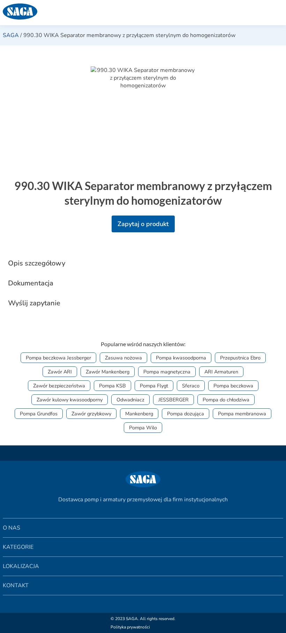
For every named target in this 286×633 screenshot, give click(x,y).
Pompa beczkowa (233, 385)
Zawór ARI (60, 371)
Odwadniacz (130, 399)
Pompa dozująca (185, 413)
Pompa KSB (112, 385)
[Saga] (124, 12)
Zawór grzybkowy (91, 413)
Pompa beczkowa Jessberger (58, 357)
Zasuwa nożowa (123, 357)
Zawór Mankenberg (107, 371)
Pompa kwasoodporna (181, 357)
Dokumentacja (30, 283)
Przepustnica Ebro (240, 357)
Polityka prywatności (130, 627)
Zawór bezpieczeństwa (59, 385)
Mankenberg (139, 413)
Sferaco (191, 385)
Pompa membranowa (242, 413)
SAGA (11, 35)
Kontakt (16, 585)
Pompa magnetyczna (166, 371)
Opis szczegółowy (36, 263)
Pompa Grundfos (39, 413)
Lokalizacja (21, 566)
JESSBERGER (173, 399)
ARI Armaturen (221, 371)
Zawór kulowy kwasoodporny (70, 399)
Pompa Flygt (154, 385)
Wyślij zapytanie (34, 303)
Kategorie (18, 547)
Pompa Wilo (143, 427)
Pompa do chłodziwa (226, 399)
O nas (11, 528)
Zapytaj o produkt (143, 224)
